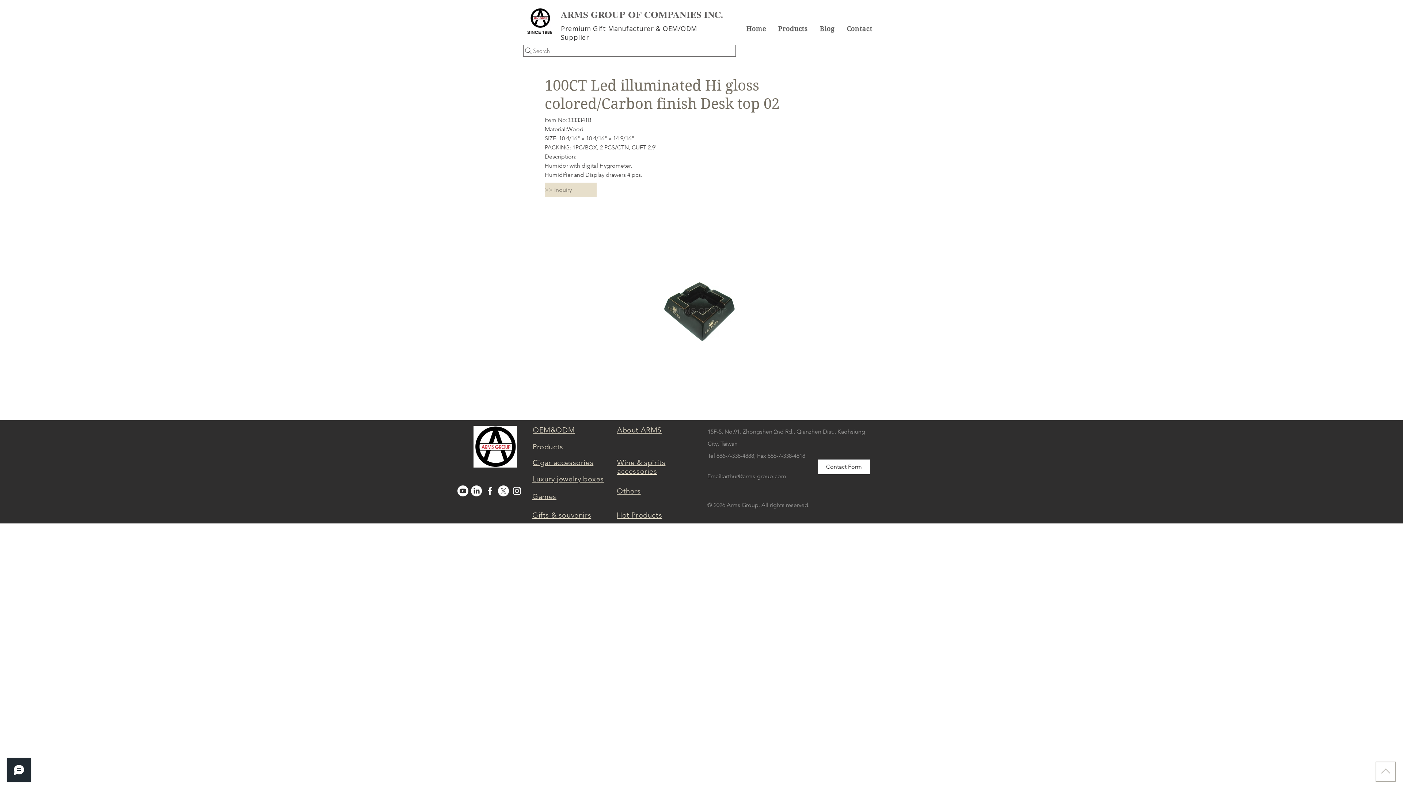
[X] (503, 490)
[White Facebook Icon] (489, 490)
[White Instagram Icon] (517, 490)
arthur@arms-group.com (754, 476)
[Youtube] (462, 490)
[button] (793, 28)
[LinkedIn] (476, 490)
